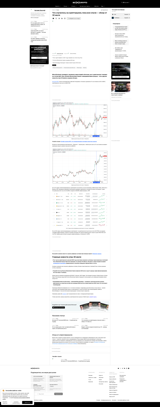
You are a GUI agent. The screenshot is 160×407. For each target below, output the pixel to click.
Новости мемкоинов (113, 394)
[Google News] (128, 368)
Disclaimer (114, 400)
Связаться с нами (92, 377)
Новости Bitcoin (112, 379)
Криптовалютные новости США (113, 387)
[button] (38, 378)
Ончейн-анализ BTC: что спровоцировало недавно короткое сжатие (79, 141)
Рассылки (101, 383)
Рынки (57, 10)
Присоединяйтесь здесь (35, 67)
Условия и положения (99, 342)
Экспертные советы (103, 381)
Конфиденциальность (106, 400)
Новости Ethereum (113, 384)
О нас (89, 379)
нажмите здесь (93, 297)
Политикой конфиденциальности (40, 62)
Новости (54, 10)
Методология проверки (123, 376)
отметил (64, 294)
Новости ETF (112, 396)
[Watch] (120, 86)
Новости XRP (112, 376)
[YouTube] (53, 18)
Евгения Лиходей (60, 53)
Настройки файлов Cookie (123, 400)
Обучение (101, 377)
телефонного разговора (59, 263)
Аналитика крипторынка (112, 382)
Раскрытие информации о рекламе (123, 380)
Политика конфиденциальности (60, 343)
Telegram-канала (96, 253)
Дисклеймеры (73, 343)
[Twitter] (56, 18)
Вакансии (90, 381)
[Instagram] (65, 18)
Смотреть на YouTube (116, 97)
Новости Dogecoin (113, 390)
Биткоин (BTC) (55, 81)
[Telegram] (59, 18)
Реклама (90, 375)
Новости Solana (112, 392)
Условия (98, 400)
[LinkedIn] (62, 18)
